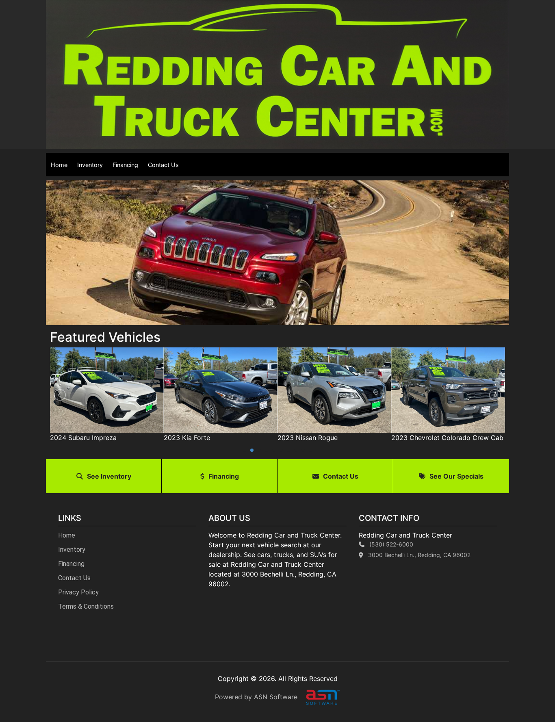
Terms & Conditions (86, 606)
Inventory (90, 164)
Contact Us (163, 164)
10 (310, 450)
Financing (125, 164)
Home (59, 164)
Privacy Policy (78, 592)
